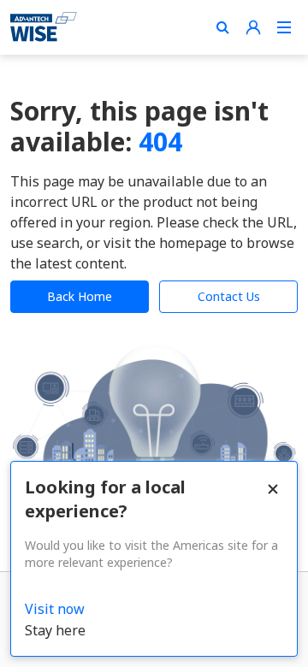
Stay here (55, 630)
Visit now (55, 608)
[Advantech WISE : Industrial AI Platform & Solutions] (43, 27)
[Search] (222, 27)
